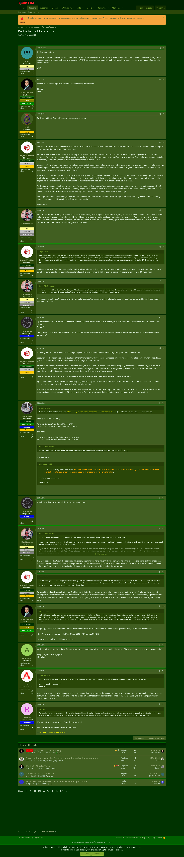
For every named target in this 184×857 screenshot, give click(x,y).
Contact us (120, 837)
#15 (163, 645)
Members (116, 8)
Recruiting (49, 776)
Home (22, 8)
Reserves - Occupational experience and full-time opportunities (57, 781)
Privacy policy (145, 837)
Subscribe (44, 8)
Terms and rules (132, 837)
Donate (55, 8)
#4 (163, 142)
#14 (163, 606)
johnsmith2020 (31, 776)
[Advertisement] (47, 41)
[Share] (160, 47)
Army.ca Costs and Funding (47, 750)
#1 (163, 48)
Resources (102, 8)
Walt (22, 35)
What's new (67, 8)
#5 (163, 210)
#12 (163, 529)
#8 (163, 317)
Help (153, 837)
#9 (163, 348)
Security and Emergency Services (51, 761)
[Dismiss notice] (163, 18)
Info (79, 8)
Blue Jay (28, 784)
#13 (163, 572)
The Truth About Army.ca (38, 765)
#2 (163, 79)
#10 (163, 403)
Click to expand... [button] (101, 554)
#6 (163, 247)
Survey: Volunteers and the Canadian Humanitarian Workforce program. (62, 758)
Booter (157, 768)
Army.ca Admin (49, 753)
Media (89, 8)
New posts (22, 12)
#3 (163, 114)
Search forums (33, 12)
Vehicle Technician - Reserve (40, 773)
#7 (163, 281)
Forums (32, 8)
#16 (163, 671)
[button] (74, 8)
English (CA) (38, 837)
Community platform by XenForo (92, 842)
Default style (25, 837)
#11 (163, 498)
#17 (163, 704)
